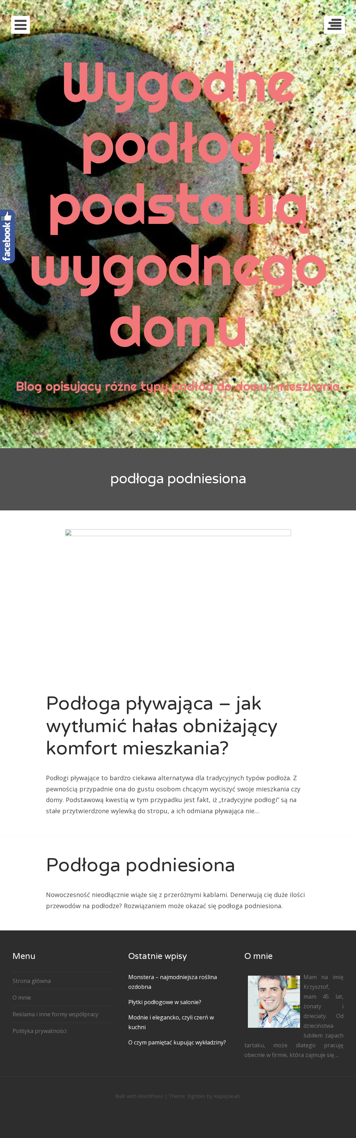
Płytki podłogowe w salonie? (164, 1002)
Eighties (196, 1096)
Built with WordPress (139, 1096)
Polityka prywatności (39, 1031)
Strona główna (32, 981)
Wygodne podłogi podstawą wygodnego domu (178, 204)
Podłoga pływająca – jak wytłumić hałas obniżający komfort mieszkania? (161, 726)
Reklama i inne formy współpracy (55, 1014)
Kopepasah (227, 1096)
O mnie (22, 997)
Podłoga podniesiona (140, 865)
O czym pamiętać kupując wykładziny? (177, 1042)
